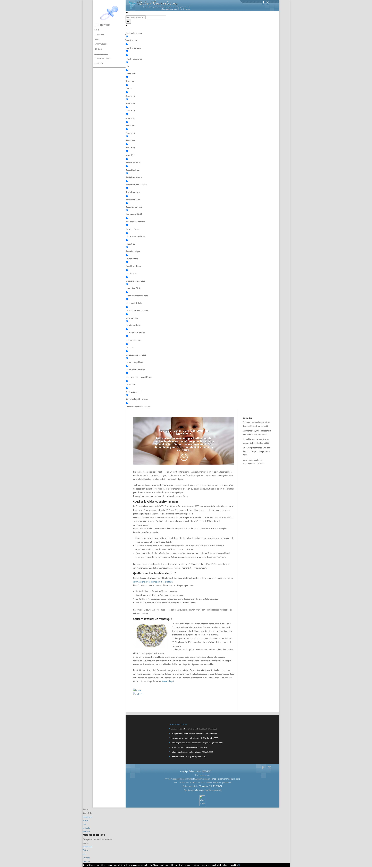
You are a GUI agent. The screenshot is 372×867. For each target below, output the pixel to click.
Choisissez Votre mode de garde (182, 756)
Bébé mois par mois (102, 25)
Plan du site (188, 790)
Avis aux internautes (183, 782)
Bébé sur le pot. (167, 681)
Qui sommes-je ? (190, 786)
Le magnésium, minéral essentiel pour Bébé (187, 733)
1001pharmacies (201, 778)
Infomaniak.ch (215, 790)
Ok (239, 865)
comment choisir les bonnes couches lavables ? (153, 581)
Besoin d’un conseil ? (102, 58)
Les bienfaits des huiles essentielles (184, 747)
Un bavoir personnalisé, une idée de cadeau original (190, 743)
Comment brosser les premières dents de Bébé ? (188, 729)
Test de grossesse (202, 775)
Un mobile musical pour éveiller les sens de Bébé (188, 738)
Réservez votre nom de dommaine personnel (212, 782)
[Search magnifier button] (128, 21)
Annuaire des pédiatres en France (179, 778)
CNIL (211, 786)
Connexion (98, 63)
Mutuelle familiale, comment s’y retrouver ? (187, 752)
